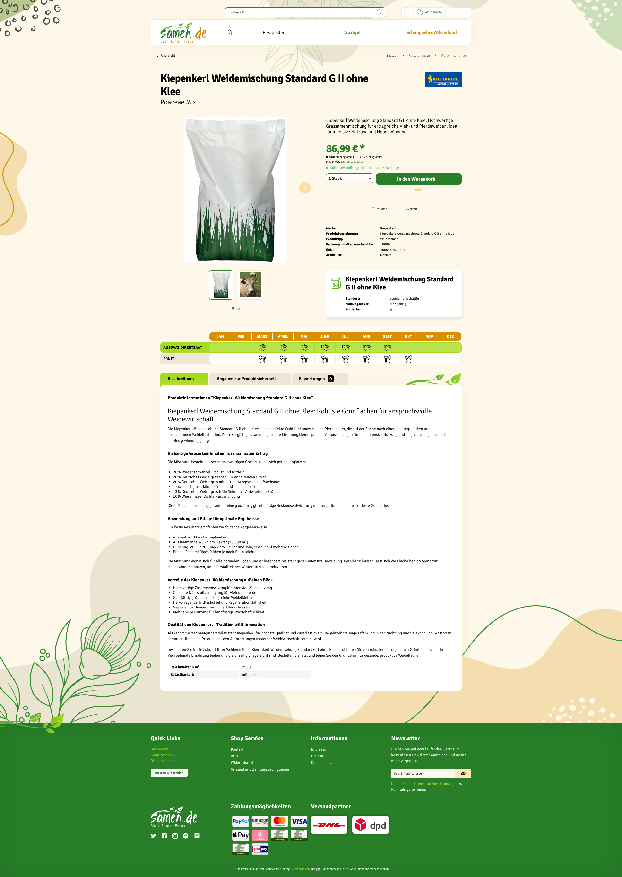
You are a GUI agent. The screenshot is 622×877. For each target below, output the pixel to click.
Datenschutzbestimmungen (435, 783)
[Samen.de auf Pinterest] (186, 836)
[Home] (229, 32)
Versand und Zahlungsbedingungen (260, 769)
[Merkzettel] (407, 12)
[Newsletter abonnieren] (463, 773)
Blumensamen (163, 760)
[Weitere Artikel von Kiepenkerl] (443, 80)
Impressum (320, 749)
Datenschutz (321, 762)
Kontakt (237, 749)
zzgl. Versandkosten (353, 162)
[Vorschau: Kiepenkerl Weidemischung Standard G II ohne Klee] (221, 285)
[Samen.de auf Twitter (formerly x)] (153, 836)
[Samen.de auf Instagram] (175, 836)
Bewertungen (315, 378)
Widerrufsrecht (243, 762)
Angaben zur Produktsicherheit (246, 378)
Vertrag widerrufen (169, 773)
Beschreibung (181, 378)
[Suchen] (379, 12)
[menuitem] (305, 12)
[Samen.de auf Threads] (199, 836)
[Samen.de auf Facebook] (164, 836)
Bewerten (410, 209)
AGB (234, 756)
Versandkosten (301, 869)
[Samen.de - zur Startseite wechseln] (183, 32)
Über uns (318, 756)
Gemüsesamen (163, 755)
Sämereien (159, 749)
